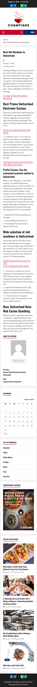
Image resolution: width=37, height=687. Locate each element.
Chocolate (6, 448)
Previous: (14, 372)
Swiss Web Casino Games (13, 164)
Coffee (5, 452)
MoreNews (13, 684)
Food (4, 472)
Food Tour (6, 476)
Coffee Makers (8, 457)
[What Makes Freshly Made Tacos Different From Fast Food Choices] (18, 553)
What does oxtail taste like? (13, 665)
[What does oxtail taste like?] (18, 652)
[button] (3, 32)
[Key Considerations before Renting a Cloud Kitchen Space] (18, 620)
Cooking (6, 462)
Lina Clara (7, 572)
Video (32, 32)
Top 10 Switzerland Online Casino (16, 266)
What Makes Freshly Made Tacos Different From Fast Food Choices (15, 568)
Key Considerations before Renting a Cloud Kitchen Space (17, 634)
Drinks (5, 467)
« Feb (5, 434)
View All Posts (18, 361)
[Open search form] (21, 32)
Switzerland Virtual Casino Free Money (18, 162)
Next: (12, 380)
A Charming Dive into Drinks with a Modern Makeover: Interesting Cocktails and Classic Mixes (18, 601)
